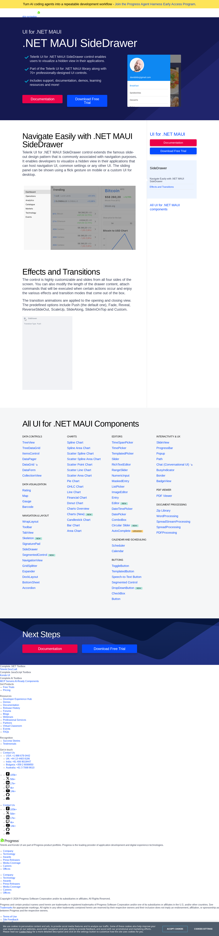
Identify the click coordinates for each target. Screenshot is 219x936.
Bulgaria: (19, 764)
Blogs (6, 714)
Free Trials (8, 687)
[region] (109, 929)
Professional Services (14, 720)
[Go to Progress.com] (9, 842)
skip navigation (29, 16)
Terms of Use (10, 916)
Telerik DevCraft (8, 669)
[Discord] (8, 799)
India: (18, 761)
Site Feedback (10, 919)
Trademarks (6, 907)
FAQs (6, 732)
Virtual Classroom (12, 726)
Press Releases (11, 860)
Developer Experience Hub (17, 699)
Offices (6, 869)
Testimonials (9, 743)
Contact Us (9, 752)
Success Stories (11, 741)
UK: (18, 758)
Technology (9, 854)
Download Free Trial (87, 101)
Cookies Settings (203, 929)
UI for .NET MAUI (167, 134)
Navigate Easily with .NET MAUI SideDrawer (167, 180)
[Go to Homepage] (38, 16)
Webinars (8, 717)
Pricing (6, 690)
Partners (7, 723)
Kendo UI (5, 675)
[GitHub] (8, 795)
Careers (7, 866)
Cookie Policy (25, 931)
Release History (11, 708)
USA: (18, 755)
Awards (7, 857)
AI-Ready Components (27, 681)
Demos (7, 702)
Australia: (20, 767)
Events (6, 729)
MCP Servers (7, 681)
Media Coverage (12, 863)
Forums (7, 711)
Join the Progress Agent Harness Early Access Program (155, 4)
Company (8, 851)
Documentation (42, 99)
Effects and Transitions (162, 187)
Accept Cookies (175, 929)
